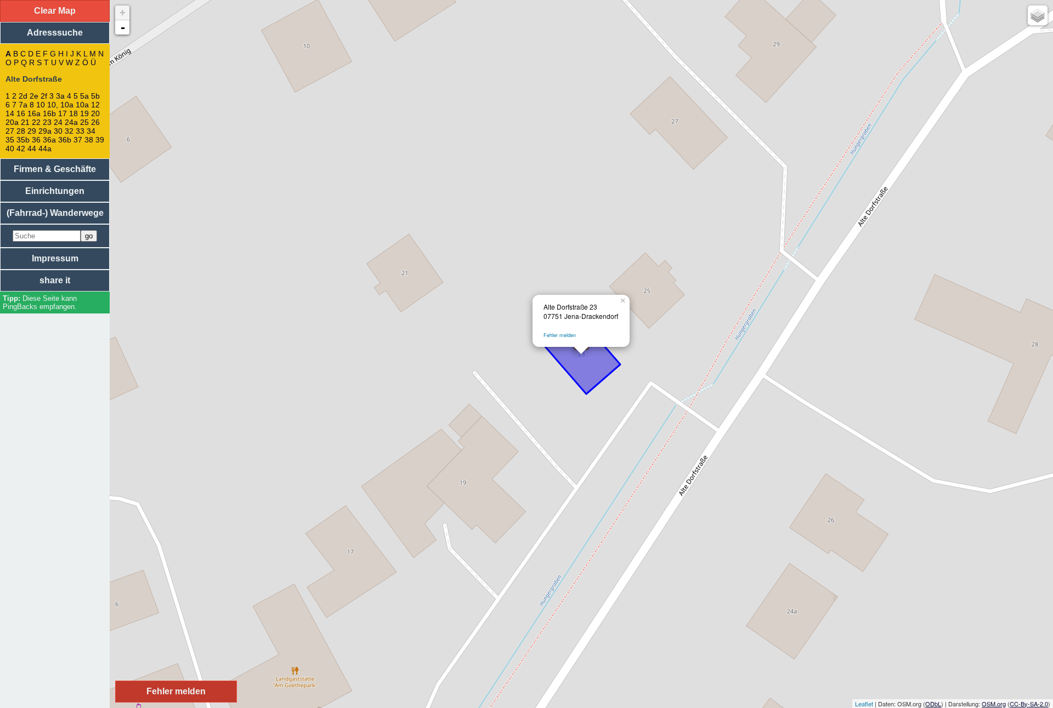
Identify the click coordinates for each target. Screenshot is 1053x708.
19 (84, 113)
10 (40, 104)
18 (73, 113)
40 (9, 148)
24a (71, 122)
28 (20, 131)
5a (84, 96)
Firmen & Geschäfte (55, 169)
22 (36, 122)
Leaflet (864, 703)
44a (45, 148)
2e (34, 96)
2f (44, 96)
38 (88, 139)
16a (34, 113)
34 (91, 131)
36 (36, 139)
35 (9, 139)
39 (99, 139)
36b (64, 139)
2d (23, 96)
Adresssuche (55, 32)
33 (80, 131)
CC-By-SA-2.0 (1029, 703)
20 (95, 113)
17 (62, 113)
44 (31, 148)
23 (47, 122)
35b (23, 139)
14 (9, 113)
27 (9, 131)
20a (12, 122)
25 (84, 122)
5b (95, 96)
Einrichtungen (54, 191)
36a (49, 139)
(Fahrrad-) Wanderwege (55, 213)
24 (58, 122)
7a (23, 104)
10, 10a (60, 104)
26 (95, 122)
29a (45, 131)
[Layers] (1038, 15)
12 (95, 104)
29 (31, 131)
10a (82, 104)
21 (25, 122)
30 (58, 131)
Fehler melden (560, 335)
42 (20, 148)
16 (20, 113)
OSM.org (994, 703)
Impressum (55, 258)
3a (60, 96)
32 (69, 131)
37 (77, 139)
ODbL (933, 703)
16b (49, 113)
